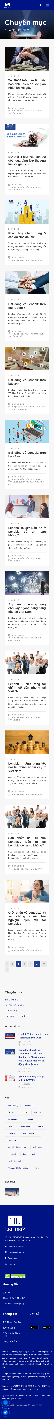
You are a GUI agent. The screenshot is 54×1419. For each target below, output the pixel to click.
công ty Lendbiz (14, 1140)
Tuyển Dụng (9, 1328)
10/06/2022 (13, 76)
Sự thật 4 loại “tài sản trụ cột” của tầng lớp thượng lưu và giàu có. (27, 160)
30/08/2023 (26, 1084)
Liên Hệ (7, 1293)
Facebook (12, 1258)
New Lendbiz (18, 108)
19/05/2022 (13, 376)
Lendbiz (30, 1119)
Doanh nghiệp (25, 1126)
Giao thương (11, 1010)
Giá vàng (37, 1112)
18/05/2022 (13, 524)
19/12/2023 (26, 1068)
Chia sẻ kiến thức (21, 111)
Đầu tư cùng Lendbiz (30, 1133)
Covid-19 (11, 1133)
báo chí (38, 1168)
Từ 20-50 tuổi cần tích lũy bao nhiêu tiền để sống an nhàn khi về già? (27, 84)
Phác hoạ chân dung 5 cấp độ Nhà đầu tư (27, 235)
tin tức (24, 1112)
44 (44, 964)
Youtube (12, 1264)
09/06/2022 (13, 153)
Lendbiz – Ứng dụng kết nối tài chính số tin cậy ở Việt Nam (27, 767)
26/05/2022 (13, 229)
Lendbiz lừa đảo (29, 1154)
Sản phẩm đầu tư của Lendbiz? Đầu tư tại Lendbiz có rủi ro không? (27, 841)
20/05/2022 (13, 300)
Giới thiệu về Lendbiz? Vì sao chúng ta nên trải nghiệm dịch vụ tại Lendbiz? (27, 918)
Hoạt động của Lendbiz (24, 407)
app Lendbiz (29, 1105)
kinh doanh (12, 1154)
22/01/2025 (26, 1041)
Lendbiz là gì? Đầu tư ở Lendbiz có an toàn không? (27, 531)
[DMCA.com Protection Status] (15, 1276)
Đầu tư (10, 1126)
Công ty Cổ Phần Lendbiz (18, 1168)
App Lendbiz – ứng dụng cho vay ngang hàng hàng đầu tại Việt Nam (27, 608)
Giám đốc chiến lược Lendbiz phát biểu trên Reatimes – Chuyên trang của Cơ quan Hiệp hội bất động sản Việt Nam (31, 1057)
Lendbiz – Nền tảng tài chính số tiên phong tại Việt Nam (27, 687)
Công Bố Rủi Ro (11, 1341)
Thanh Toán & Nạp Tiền (14, 1298)
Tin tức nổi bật (15, 336)
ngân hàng (37, 1147)
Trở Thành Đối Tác (12, 1322)
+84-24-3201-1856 (17, 1246)
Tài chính (11, 1112)
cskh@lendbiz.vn (16, 1252)
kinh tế (40, 1126)
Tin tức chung (15, 113)
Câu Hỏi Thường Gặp (13, 1303)
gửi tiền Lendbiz (14, 1119)
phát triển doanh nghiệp (17, 1147)
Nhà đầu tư (36, 111)
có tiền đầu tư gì (14, 1161)
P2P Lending (13, 1105)
